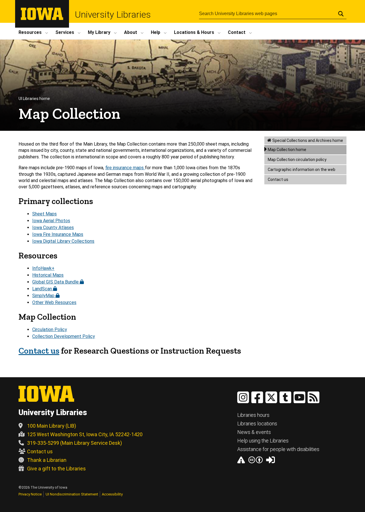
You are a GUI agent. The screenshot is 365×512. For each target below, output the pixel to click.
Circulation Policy (49, 329)
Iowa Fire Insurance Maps (57, 234)
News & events (254, 432)
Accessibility (112, 494)
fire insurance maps (125, 167)
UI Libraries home (34, 98)
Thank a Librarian (46, 460)
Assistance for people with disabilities (278, 449)
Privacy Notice (30, 494)
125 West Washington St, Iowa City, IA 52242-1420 (85, 434)
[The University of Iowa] (42, 18)
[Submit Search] (340, 14)
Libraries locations (257, 424)
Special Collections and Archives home (307, 140)
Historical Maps (48, 275)
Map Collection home (287, 149)
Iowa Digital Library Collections (63, 241)
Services (64, 32)
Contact (237, 32)
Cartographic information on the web (301, 169)
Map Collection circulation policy (297, 159)
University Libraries (113, 14)
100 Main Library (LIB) (51, 426)
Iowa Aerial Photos (51, 220)
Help (155, 32)
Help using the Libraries (263, 441)
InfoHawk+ (43, 268)
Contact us (278, 179)
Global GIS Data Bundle (56, 282)
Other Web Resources (54, 302)
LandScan (42, 288)
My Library (99, 32)
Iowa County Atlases (53, 227)
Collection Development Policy (63, 336)
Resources (30, 32)
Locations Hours (194, 32)
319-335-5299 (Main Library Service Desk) (74, 443)
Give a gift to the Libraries (56, 469)
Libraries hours (253, 415)
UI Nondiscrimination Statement (72, 494)
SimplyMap (44, 295)
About (130, 32)
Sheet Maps (44, 214)
